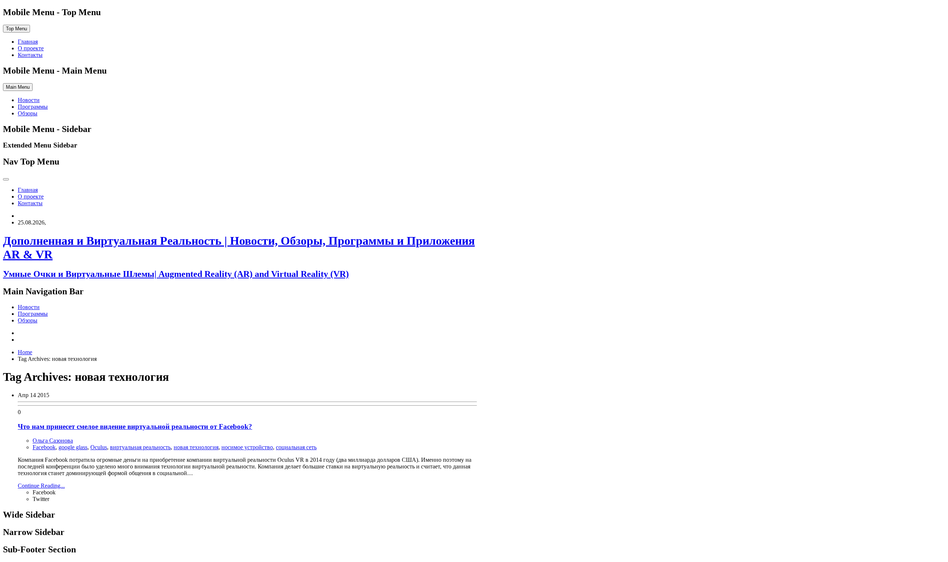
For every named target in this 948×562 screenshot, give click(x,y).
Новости (29, 100)
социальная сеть (296, 447)
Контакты (30, 55)
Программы (33, 107)
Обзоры (27, 113)
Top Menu (16, 28)
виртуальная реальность (140, 447)
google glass (73, 447)
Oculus (98, 447)
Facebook (44, 447)
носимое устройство (247, 447)
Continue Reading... (41, 486)
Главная (28, 41)
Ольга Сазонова (53, 440)
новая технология (196, 447)
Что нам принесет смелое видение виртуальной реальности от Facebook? (135, 426)
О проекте (31, 48)
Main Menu (18, 87)
